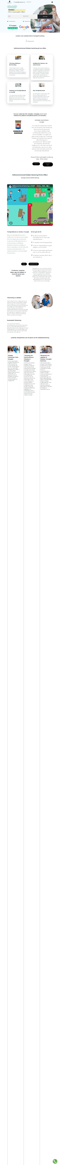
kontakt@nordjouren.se (20, 2)
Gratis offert (45, 16)
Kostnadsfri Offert (48, 164)
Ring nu (36, 163)
